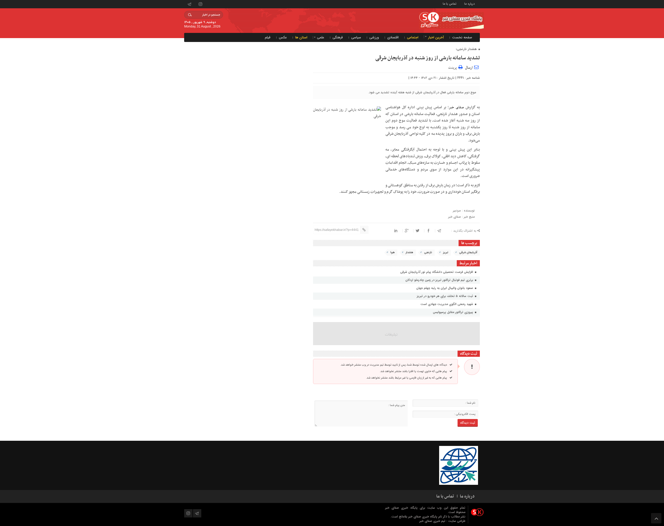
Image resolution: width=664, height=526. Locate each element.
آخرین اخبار (436, 37)
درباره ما (469, 3)
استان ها (301, 37)
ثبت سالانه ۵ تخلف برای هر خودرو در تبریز (445, 296)
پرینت (453, 67)
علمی (320, 37)
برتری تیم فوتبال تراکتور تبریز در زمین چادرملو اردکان (439, 280)
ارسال (469, 68)
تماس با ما (450, 3)
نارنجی (428, 252)
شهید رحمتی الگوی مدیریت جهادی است (447, 304)
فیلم (268, 37)
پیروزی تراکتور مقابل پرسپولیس (453, 312)
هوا (392, 252)
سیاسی (356, 37)
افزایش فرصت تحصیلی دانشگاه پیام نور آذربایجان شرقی (437, 271)
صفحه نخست (462, 37)
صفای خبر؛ (456, 107)
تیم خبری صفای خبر (432, 520)
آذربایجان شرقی (468, 252)
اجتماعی (412, 37)
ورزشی (374, 37)
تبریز (445, 252)
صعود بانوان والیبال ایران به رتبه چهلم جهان (445, 288)
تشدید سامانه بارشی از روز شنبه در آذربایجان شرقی (427, 58)
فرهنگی (338, 37)
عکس (283, 37)
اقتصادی (393, 37)
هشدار (409, 252)
